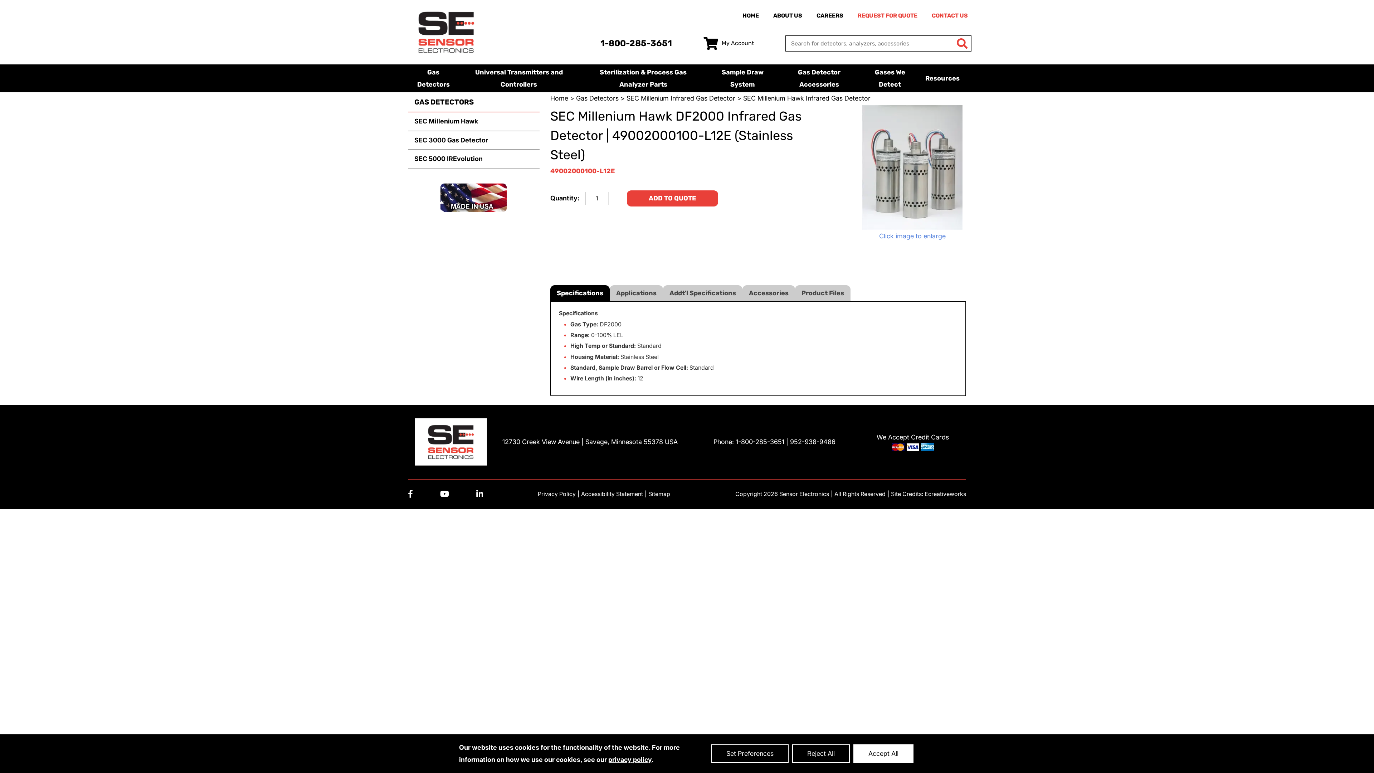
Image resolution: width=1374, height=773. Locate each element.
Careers (830, 15)
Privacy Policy (557, 493)
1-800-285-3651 (636, 43)
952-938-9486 (812, 442)
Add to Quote (672, 198)
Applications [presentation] (636, 293)
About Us (787, 15)
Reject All (821, 753)
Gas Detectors (433, 78)
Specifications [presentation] (580, 293)
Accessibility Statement (612, 493)
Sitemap (659, 493)
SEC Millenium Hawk (446, 121)
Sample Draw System (743, 78)
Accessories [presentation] (769, 293)
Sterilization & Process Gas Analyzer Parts (643, 78)
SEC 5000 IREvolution (448, 158)
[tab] (580, 293)
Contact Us (950, 15)
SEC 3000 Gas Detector (451, 140)
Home (750, 15)
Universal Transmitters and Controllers (519, 78)
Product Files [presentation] (823, 293)
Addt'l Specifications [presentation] (702, 293)
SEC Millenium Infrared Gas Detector (681, 98)
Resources (942, 78)
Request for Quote (887, 15)
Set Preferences (750, 753)
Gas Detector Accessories (819, 78)
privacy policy (630, 759)
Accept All (883, 753)
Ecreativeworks (945, 493)
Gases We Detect (890, 78)
